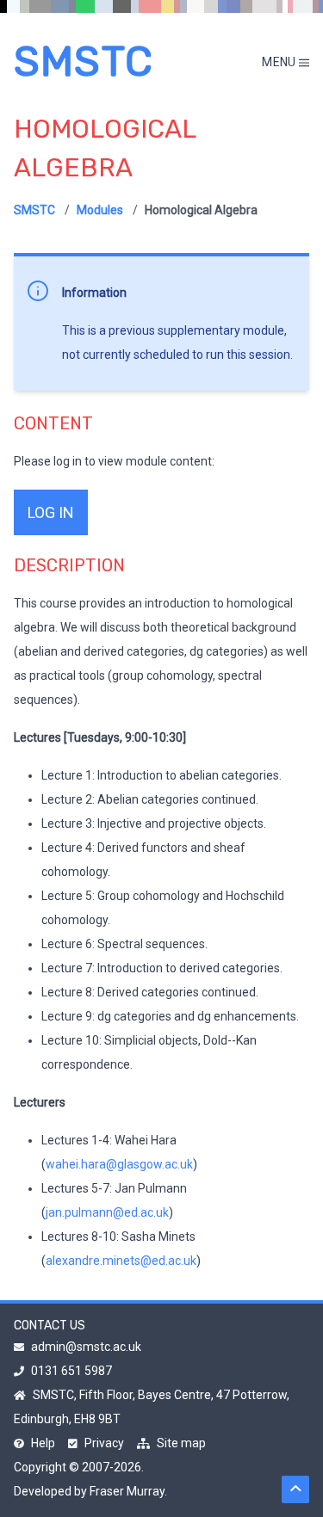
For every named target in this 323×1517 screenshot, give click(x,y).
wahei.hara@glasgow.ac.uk (119, 1164)
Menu (280, 62)
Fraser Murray (127, 1491)
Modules (100, 210)
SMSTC (83, 61)
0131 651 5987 (71, 1371)
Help (43, 1443)
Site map (181, 1443)
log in (51, 512)
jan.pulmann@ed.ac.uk (107, 1212)
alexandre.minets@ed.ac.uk (121, 1260)
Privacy (104, 1443)
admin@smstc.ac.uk (86, 1347)
